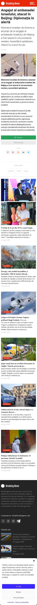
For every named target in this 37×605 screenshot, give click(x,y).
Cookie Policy (10, 602)
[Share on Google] (13, 152)
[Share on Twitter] (28, 152)
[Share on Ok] (18, 152)
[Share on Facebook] (8, 152)
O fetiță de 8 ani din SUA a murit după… (17, 228)
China (19, 171)
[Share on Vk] (23, 152)
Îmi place (19, 137)
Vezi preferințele (18, 597)
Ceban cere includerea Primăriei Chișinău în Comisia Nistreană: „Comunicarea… (24, 536)
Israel (26, 171)
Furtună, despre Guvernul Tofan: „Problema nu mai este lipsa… (24, 548)
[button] (34, 561)
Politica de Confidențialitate (22, 602)
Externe (11, 171)
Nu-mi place (19, 142)
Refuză (18, 592)
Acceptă (18, 586)
